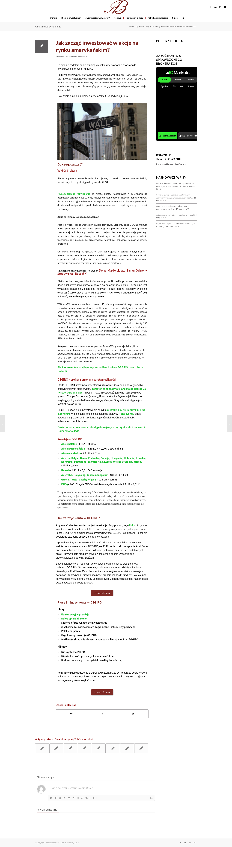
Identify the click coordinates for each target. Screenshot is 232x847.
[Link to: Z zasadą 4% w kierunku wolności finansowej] (84, 748)
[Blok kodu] (82, 798)
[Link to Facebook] (210, 7)
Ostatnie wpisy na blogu (48, 26)
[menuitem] (53, 18)
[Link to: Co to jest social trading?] (70, 748)
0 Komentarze (61, 56)
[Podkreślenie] (60, 798)
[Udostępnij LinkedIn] (133, 714)
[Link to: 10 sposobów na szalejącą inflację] (141, 748)
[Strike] (64, 798)
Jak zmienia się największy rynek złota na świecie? (175, 214)
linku (132, 525)
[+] (95, 798)
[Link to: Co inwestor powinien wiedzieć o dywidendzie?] (56, 748)
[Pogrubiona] (51, 798)
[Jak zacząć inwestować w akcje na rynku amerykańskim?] (41, 46)
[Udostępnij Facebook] (102, 714)
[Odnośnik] (86, 798)
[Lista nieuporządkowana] (73, 798)
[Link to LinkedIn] (215, 7)
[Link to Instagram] (220, 7)
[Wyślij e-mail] (71, 714)
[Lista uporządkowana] (69, 798)
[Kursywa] (55, 798)
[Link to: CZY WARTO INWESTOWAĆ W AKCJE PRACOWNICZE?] (99, 748)
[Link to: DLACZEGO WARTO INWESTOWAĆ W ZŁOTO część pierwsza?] (113, 748)
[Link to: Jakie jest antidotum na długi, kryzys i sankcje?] (127, 748)
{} (90, 798)
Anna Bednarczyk (80, 56)
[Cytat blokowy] (77, 798)
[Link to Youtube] (225, 7)
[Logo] (116, 7)
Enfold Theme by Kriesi (70, 843)
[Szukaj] (182, 18)
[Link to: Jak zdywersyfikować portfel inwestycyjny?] (42, 748)
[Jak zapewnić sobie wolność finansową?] (2, 423)
